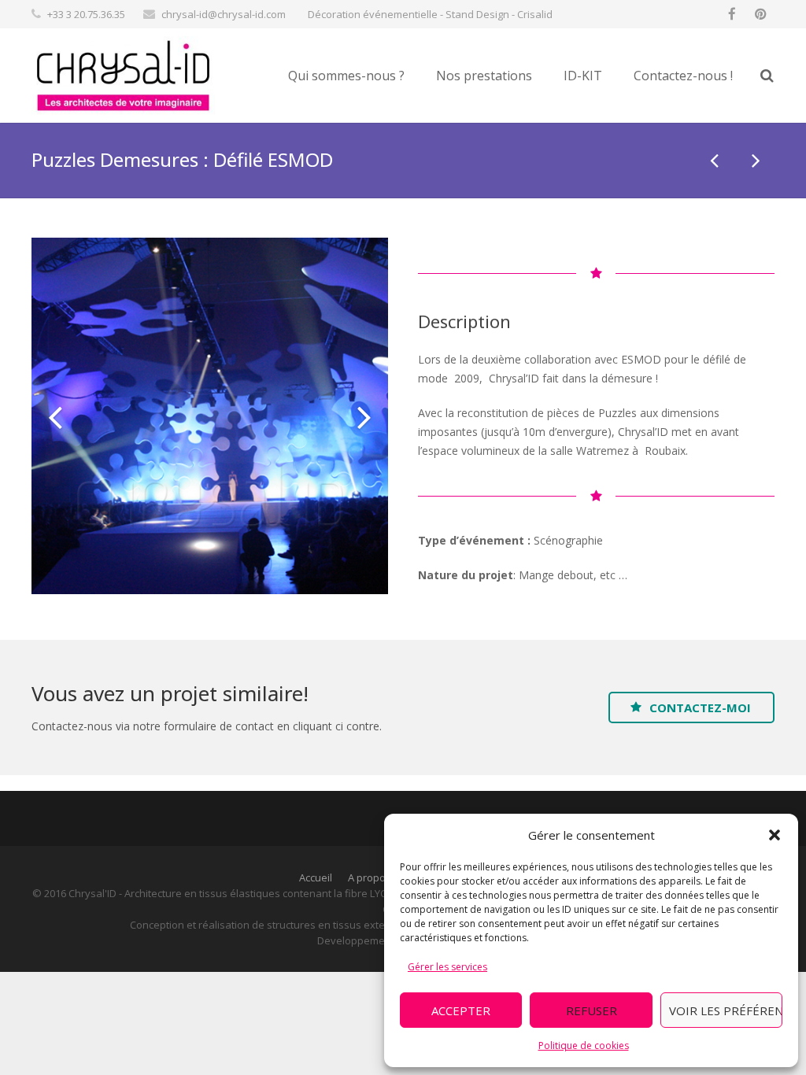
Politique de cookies (583, 1045)
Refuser (591, 1010)
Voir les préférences (725, 1010)
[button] (774, 835)
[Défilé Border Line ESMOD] (755, 159)
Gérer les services (447, 966)
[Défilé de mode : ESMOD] (715, 159)
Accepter (460, 1010)
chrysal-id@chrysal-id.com (223, 14)
